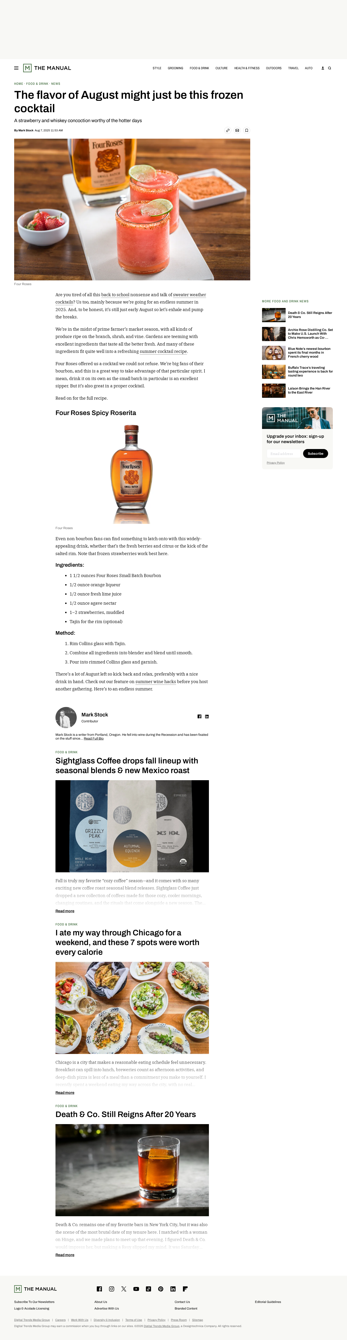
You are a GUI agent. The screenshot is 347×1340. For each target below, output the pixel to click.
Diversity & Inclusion (107, 1320)
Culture (222, 68)
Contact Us (182, 1302)
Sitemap (197, 1320)
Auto (309, 68)
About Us (100, 1302)
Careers (60, 1320)
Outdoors (274, 68)
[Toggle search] (329, 68)
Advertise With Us (106, 1308)
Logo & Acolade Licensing (31, 1308)
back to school (115, 294)
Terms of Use (133, 1320)
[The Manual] (47, 68)
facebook (199, 716)
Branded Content (186, 1308)
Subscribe (315, 453)
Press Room (179, 1320)
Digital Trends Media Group (32, 1320)
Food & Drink (199, 68)
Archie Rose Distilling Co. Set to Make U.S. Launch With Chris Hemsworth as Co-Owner (310, 335)
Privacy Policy (276, 463)
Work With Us (79, 1320)
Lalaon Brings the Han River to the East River (309, 390)
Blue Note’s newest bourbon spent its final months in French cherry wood (309, 352)
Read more (64, 911)
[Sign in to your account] (323, 68)
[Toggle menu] (16, 68)
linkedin (207, 716)
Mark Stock (26, 130)
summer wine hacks (155, 681)
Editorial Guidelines (268, 1302)
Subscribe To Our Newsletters (34, 1302)
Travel (293, 68)
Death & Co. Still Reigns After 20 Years (310, 314)
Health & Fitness (247, 68)
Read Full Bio (94, 739)
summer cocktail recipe (163, 351)
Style (157, 68)
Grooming (175, 68)
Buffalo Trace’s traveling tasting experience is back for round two (310, 371)
